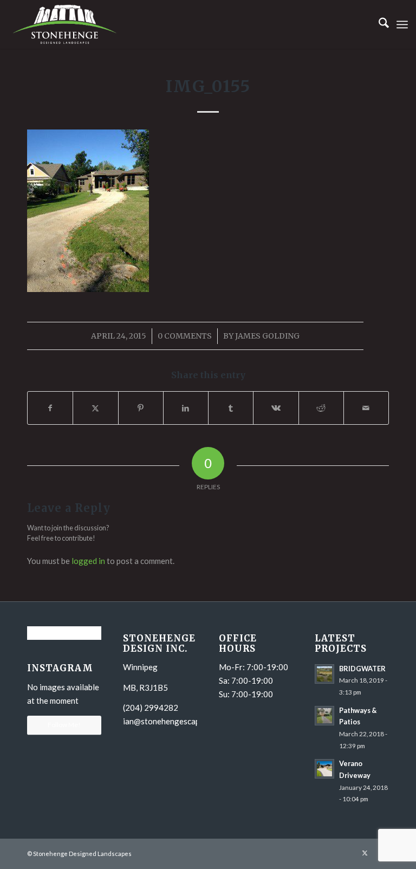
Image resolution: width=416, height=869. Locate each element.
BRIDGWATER (362, 668)
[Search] (378, 24)
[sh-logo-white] (64, 24)
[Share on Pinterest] (141, 408)
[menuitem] (378, 24)
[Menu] (402, 24)
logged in (88, 561)
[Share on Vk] (275, 408)
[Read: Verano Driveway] (324, 769)
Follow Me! (64, 725)
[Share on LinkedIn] (186, 408)
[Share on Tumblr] (231, 408)
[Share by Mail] (366, 408)
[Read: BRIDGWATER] (324, 674)
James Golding (267, 336)
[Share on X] (95, 408)
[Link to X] (364, 853)
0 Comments (185, 336)
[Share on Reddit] (321, 408)
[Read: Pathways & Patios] (324, 715)
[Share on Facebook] (50, 408)
